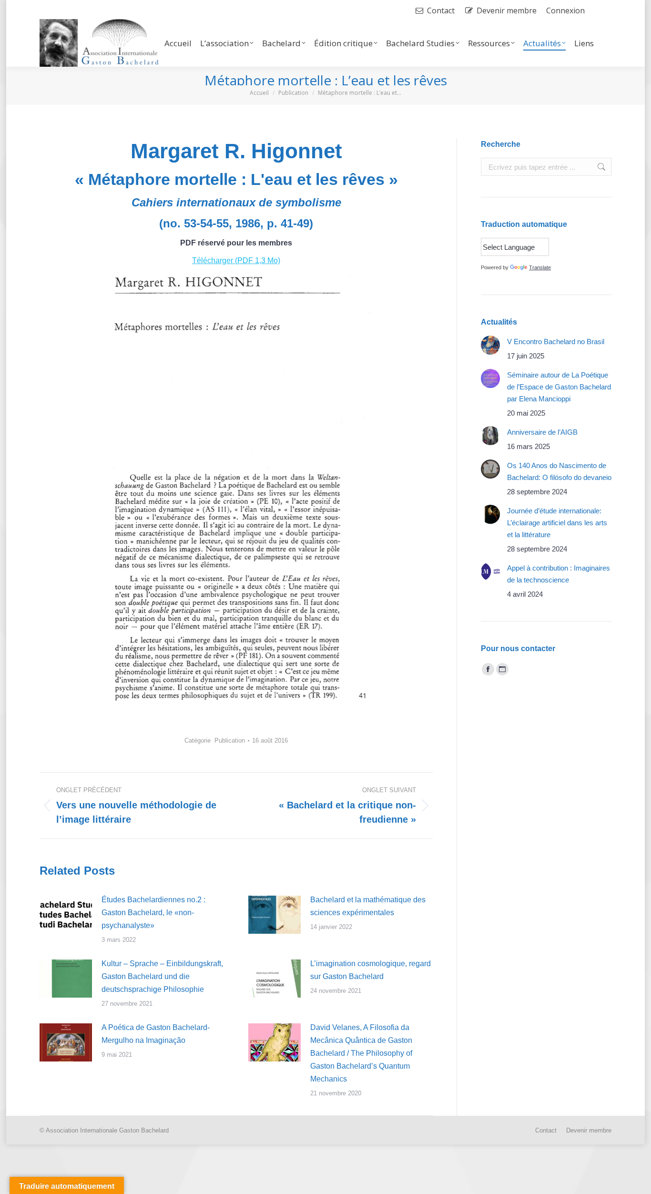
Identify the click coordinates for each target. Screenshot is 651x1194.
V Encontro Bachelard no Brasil (555, 341)
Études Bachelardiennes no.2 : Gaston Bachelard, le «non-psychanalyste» (153, 912)
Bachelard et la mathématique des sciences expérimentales (368, 906)
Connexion (565, 10)
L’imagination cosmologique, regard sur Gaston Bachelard (370, 969)
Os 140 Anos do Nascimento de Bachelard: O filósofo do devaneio (559, 471)
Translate (540, 267)
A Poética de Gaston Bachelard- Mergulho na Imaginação (156, 1033)
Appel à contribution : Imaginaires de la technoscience (558, 574)
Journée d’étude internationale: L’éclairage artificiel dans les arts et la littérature (557, 523)
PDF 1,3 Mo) (258, 260)
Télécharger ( (214, 260)
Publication (229, 740)
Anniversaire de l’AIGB (542, 432)
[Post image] (66, 915)
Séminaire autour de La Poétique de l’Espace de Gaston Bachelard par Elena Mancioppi (559, 387)
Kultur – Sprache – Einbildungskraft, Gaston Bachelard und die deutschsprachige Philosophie (162, 976)
